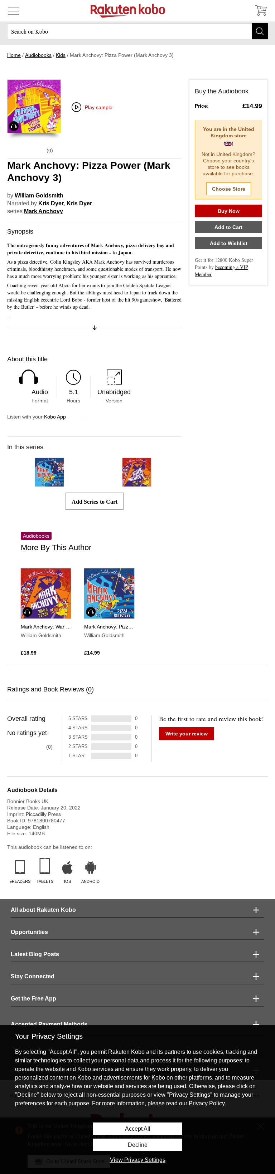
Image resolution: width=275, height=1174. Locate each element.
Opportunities (29, 932)
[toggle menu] (13, 10)
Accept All (137, 1129)
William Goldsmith (39, 195)
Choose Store (228, 189)
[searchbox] (137, 31)
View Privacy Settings (137, 1160)
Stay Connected (32, 976)
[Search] (260, 31)
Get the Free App (33, 999)
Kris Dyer (51, 203)
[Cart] (261, 10)
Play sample (98, 107)
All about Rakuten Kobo (43, 910)
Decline (138, 1145)
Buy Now (229, 211)
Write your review (186, 734)
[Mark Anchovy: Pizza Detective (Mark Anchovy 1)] (49, 483)
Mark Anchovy (43, 211)
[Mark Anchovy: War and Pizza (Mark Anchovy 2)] (136, 483)
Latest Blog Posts (35, 954)
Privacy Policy (207, 1103)
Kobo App (55, 417)
